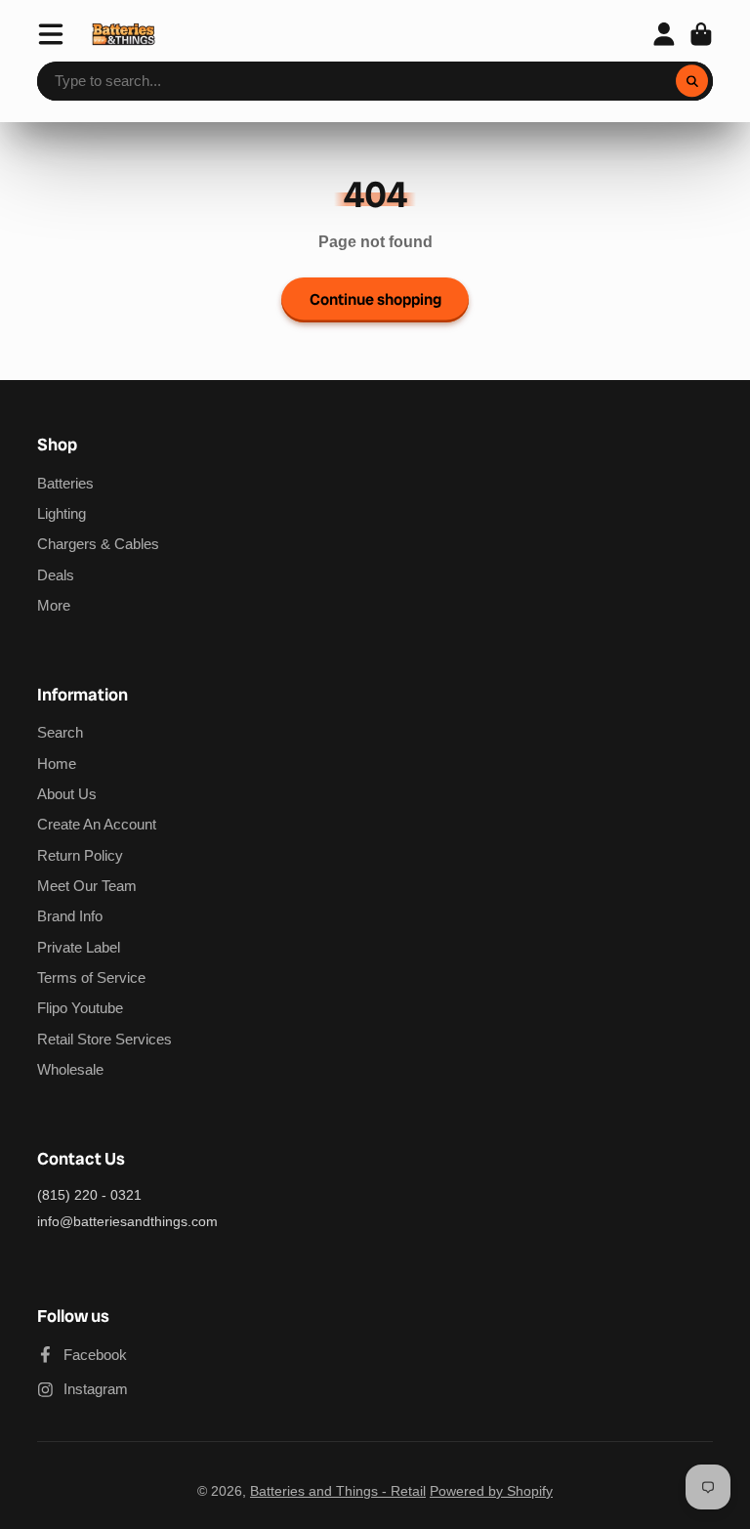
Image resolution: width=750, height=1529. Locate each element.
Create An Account (96, 824)
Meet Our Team (87, 885)
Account (664, 34)
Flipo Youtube (80, 1007)
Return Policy (80, 855)
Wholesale (70, 1069)
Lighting (61, 513)
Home (56, 763)
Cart (701, 34)
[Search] (692, 81)
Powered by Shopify (491, 1491)
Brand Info (70, 916)
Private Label (78, 947)
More (53, 605)
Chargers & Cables (98, 543)
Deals (55, 575)
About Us (67, 794)
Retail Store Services (104, 1039)
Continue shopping (375, 299)
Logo (123, 34)
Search (60, 732)
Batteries (65, 483)
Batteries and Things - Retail (338, 1491)
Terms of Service (91, 977)
